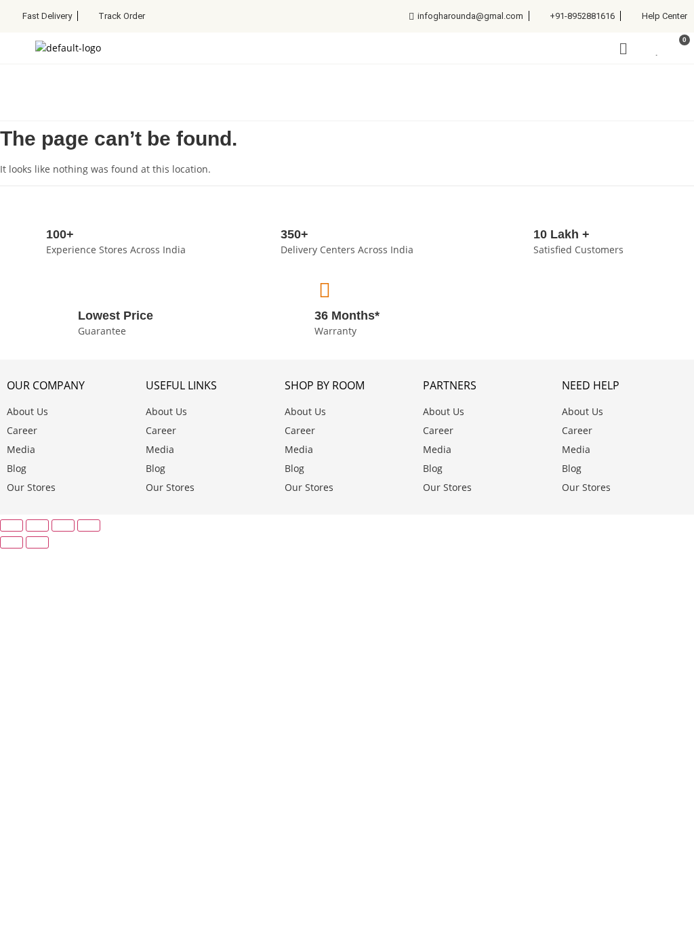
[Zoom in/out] (11, 525)
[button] (17, 84)
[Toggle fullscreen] (37, 525)
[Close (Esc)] (88, 525)
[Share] (63, 525)
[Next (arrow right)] (37, 542)
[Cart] (678, 48)
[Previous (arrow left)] (11, 542)
